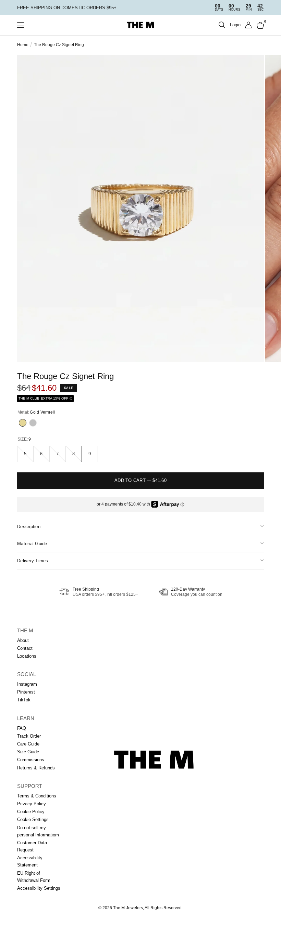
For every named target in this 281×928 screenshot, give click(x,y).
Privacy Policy (31, 803)
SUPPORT (29, 786)
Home (22, 44)
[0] (259, 25)
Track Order (29, 736)
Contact (25, 648)
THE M (25, 630)
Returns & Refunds (36, 767)
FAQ (21, 728)
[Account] (248, 25)
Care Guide (28, 744)
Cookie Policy (31, 811)
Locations (26, 656)
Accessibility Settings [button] (38, 888)
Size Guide (28, 751)
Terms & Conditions (36, 795)
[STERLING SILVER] (33, 423)
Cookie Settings (33, 819)
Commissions (30, 759)
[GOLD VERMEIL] (22, 423)
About (23, 640)
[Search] (222, 25)
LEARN (25, 718)
